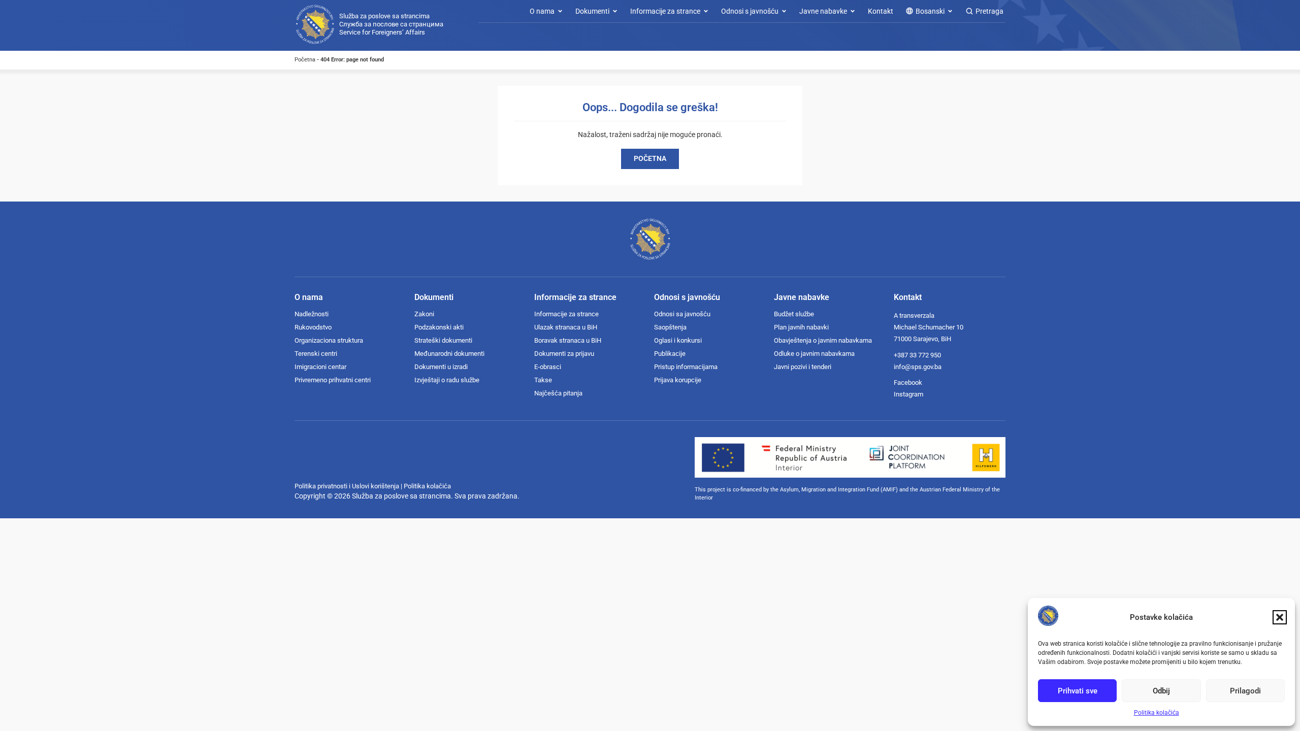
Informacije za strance (566, 314)
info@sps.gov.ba (917, 367)
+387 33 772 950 (917, 355)
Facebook (908, 382)
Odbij (1161, 690)
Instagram (908, 394)
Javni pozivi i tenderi (802, 367)
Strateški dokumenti (443, 340)
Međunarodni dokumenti (449, 353)
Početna (305, 59)
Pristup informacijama (686, 367)
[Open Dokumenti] (615, 11)
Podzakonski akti (439, 327)
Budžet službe (794, 314)
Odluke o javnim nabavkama (814, 353)
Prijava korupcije (677, 380)
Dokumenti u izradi (441, 367)
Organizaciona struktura (329, 340)
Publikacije (670, 353)
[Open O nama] (560, 11)
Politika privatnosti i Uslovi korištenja (347, 486)
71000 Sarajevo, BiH (922, 339)
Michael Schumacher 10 (928, 327)
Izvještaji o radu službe (446, 380)
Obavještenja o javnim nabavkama (823, 340)
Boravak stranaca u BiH (567, 340)
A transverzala (914, 315)
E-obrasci (547, 367)
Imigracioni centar (320, 367)
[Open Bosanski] (950, 11)
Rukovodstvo (313, 327)
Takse (543, 380)
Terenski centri (316, 353)
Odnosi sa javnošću (682, 314)
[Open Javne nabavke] (853, 11)
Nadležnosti (312, 314)
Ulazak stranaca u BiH (565, 327)
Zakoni (424, 314)
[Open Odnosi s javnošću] (784, 11)
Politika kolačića (1156, 712)
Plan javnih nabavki (801, 327)
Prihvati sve (1077, 690)
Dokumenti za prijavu (564, 353)
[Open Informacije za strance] (706, 11)
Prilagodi (1245, 690)
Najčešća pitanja (558, 393)
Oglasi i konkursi (678, 340)
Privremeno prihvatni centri (333, 380)
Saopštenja (670, 327)
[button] (1280, 617)
